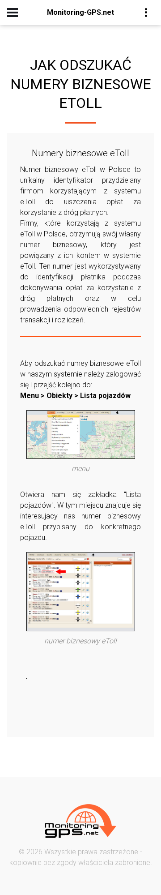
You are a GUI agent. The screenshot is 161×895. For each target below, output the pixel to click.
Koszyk (87, 81)
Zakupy (87, 67)
